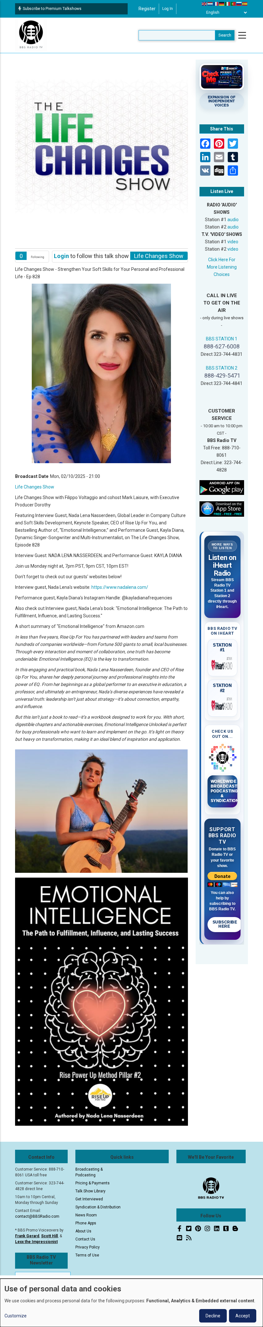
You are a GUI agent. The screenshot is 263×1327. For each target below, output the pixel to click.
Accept (242, 1315)
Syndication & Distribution (98, 1207)
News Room (86, 1215)
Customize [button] (15, 1315)
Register (147, 8)
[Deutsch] (222, 3)
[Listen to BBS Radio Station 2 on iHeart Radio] (222, 704)
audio (233, 219)
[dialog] (131, 1303)
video (232, 241)
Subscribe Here (225, 924)
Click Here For (221, 259)
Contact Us (85, 1239)
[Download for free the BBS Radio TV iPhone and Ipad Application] (221, 508)
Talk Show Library (90, 1191)
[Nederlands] (210, 3)
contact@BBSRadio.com (37, 1216)
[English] (205, 3)
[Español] (245, 3)
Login (61, 256)
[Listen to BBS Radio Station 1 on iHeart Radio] (222, 663)
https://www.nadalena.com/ (119, 587)
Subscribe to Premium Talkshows (52, 8)
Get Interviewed (89, 1199)
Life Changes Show (34, 486)
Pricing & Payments (92, 1183)
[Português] (233, 3)
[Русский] (239, 3)
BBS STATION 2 (221, 368)
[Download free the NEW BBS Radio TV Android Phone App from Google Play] (221, 487)
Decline (213, 1315)
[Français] (216, 3)
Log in (167, 8)
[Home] (31, 35)
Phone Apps (85, 1223)
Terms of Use (87, 1255)
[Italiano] (228, 3)
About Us (83, 1231)
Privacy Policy (87, 1247)
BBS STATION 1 (221, 338)
